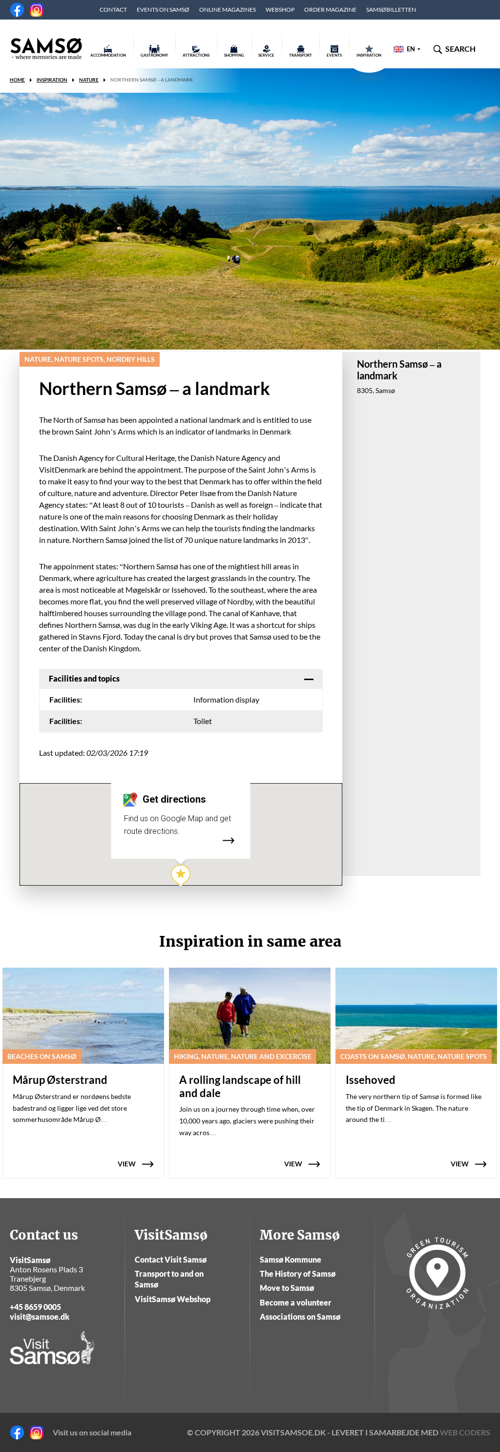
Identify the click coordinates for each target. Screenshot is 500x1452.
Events (334, 55)
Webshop (280, 9)
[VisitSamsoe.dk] (46, 48)
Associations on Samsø (300, 1316)
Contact (113, 9)
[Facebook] (17, 9)
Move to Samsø (287, 1287)
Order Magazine (330, 9)
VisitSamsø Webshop (172, 1299)
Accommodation (108, 55)
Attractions (196, 55)
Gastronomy (154, 55)
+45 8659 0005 (35, 1306)
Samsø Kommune (290, 1259)
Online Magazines (227, 9)
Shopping (234, 55)
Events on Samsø (163, 9)
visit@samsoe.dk (39, 1316)
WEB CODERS (465, 1432)
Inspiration (368, 55)
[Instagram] (36, 9)
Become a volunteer (296, 1302)
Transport (300, 55)
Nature (89, 80)
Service (266, 55)
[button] (180, 876)
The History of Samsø (297, 1273)
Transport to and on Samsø (169, 1279)
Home (17, 80)
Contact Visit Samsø (171, 1259)
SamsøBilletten (391, 9)
